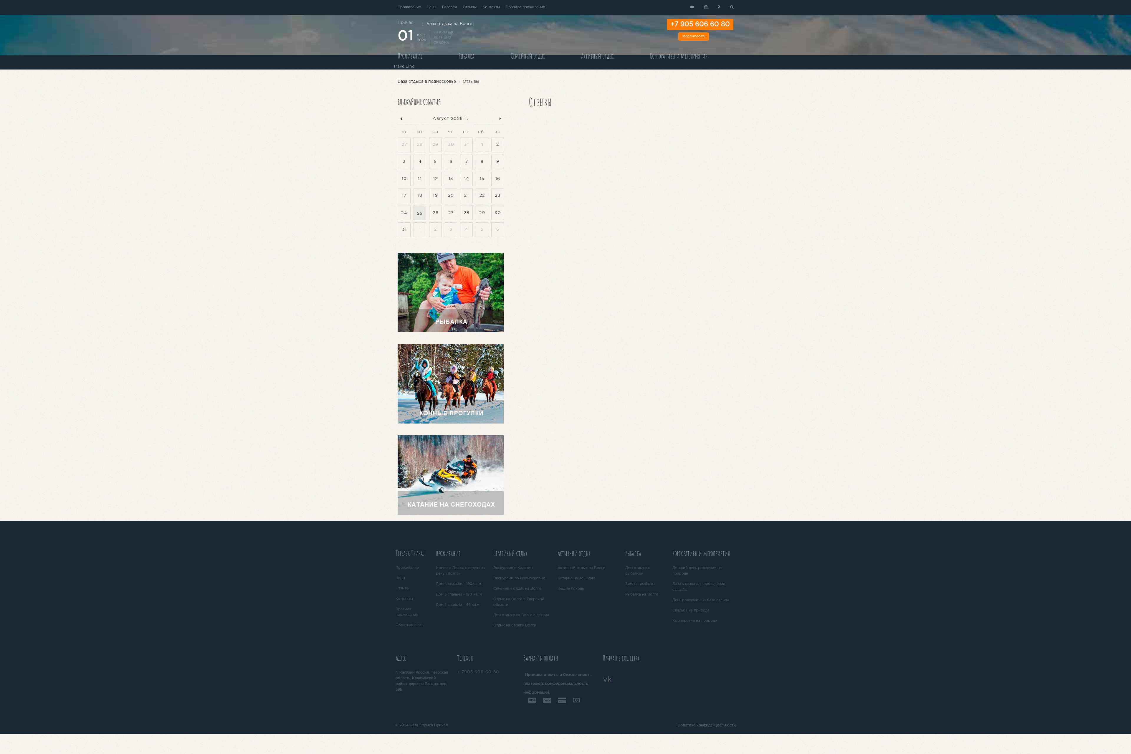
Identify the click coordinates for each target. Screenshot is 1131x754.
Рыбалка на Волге (641, 594)
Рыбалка (466, 56)
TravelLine (403, 66)
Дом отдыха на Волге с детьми (521, 615)
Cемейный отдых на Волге (517, 588)
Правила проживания (525, 7)
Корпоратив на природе (694, 620)
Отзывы (470, 7)
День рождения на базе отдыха (700, 600)
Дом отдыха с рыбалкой (637, 570)
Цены (431, 7)
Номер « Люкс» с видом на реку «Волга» (460, 570)
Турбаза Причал (411, 553)
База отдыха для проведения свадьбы (698, 586)
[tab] (413, 554)
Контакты (491, 7)
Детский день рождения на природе (697, 570)
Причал (406, 22)
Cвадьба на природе (691, 610)
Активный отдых (597, 56)
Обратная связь (410, 625)
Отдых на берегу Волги (514, 625)
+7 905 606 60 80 (700, 24)
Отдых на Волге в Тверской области (518, 602)
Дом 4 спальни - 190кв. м (458, 584)
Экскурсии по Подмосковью (519, 578)
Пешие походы (571, 588)
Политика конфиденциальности (707, 725)
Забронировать (693, 36)
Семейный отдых (528, 56)
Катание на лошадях (576, 578)
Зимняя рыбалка (640, 584)
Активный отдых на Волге (581, 568)
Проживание (409, 7)
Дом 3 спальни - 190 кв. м (459, 594)
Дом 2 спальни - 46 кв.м (457, 604)
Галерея (449, 7)
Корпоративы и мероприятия (678, 56)
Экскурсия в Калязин (513, 568)
